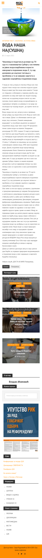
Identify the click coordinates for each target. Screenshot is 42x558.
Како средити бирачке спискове (21, 352)
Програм (9, 513)
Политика (27, 283)
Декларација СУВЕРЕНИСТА (13, 465)
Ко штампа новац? (10, 473)
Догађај (9, 491)
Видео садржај (12, 495)
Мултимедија (11, 522)
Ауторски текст (8, 41)
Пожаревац (15, 267)
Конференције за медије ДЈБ (14, 461)
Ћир (19, 7)
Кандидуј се (11, 503)
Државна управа (27, 345)
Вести (8, 526)
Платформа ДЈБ (9, 469)
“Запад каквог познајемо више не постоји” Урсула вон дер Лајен (21, 321)
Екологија (19, 41)
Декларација (11, 518)
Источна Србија (29, 41)
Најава (9, 487)
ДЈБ (7, 534)
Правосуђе (20, 286)
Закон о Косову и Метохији (13, 477)
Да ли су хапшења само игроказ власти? (21, 290)
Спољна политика (20, 315)
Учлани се (10, 499)
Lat (24, 7)
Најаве (9, 530)
